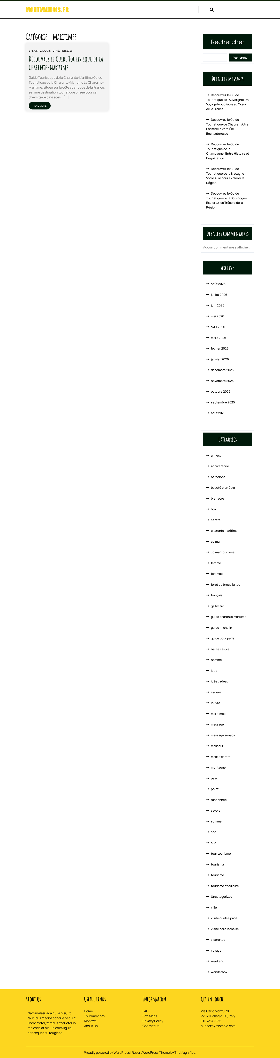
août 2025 (218, 413)
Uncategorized (221, 896)
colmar (216, 541)
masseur (217, 746)
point (215, 789)
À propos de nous (160, 10)
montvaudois (41, 50)
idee (214, 671)
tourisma (217, 864)
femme (216, 563)
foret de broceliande (225, 584)
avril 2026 (218, 327)
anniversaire (220, 466)
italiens (216, 692)
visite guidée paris (224, 918)
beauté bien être (223, 487)
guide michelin (221, 627)
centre (216, 520)
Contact (186, 10)
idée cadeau (219, 681)
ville (214, 907)
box (213, 509)
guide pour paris (222, 638)
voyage (216, 950)
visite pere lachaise (225, 929)
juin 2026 (217, 305)
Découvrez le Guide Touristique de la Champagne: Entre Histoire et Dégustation (227, 151)
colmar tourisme (222, 552)
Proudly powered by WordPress (107, 1052)
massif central (221, 757)
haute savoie (220, 649)
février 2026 (220, 348)
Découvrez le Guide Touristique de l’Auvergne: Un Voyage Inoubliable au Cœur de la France (227, 102)
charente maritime (224, 530)
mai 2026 (217, 316)
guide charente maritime (228, 617)
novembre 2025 (222, 381)
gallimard (217, 606)
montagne (218, 767)
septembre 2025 (223, 402)
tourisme (217, 875)
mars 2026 (218, 338)
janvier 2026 (220, 359)
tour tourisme (221, 853)
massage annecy (223, 735)
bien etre (217, 498)
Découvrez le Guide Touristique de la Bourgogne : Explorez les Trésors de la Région (227, 200)
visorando (218, 939)
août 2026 (218, 284)
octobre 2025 (220, 391)
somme (216, 821)
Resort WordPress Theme (151, 1052)
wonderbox (219, 972)
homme (216, 660)
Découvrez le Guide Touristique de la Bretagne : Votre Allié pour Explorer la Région (226, 176)
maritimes (218, 714)
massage (217, 724)
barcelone (218, 477)
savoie (215, 810)
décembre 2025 (222, 370)
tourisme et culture (225, 886)
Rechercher (228, 42)
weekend (217, 961)
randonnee (219, 800)
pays (214, 778)
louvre (215, 703)
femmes (217, 574)
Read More (40, 105)
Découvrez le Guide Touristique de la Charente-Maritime (66, 63)
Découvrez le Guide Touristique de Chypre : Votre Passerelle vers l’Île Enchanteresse (227, 126)
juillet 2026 (219, 295)
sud (213, 843)
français (216, 595)
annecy (216, 455)
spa (213, 832)
